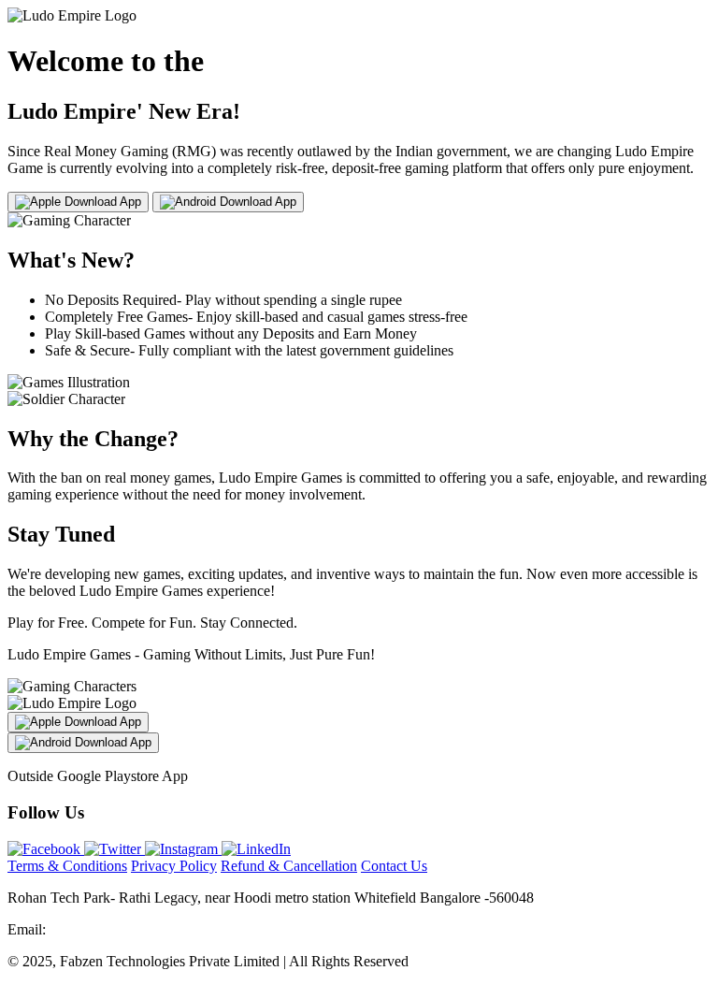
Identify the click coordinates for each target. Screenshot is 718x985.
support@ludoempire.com (126, 929)
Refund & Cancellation (289, 866)
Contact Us (394, 866)
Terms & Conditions (67, 866)
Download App (101, 202)
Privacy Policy (174, 866)
